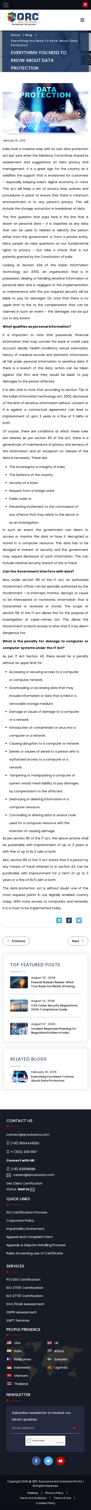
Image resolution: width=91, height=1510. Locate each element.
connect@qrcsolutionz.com (27, 1134)
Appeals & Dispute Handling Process (36, 1245)
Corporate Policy (20, 1220)
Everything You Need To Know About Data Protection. (52, 1078)
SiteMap (32, 1493)
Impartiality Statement (25, 1229)
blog (28, 35)
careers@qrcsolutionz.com (34, 1175)
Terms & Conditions (33, 1498)
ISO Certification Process (26, 1212)
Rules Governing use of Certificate (34, 1253)
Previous (18, 941)
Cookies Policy (45, 1503)
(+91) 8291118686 (22, 1169)
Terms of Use (62, 1498)
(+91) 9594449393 (24, 1143)
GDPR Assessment (21, 1312)
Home (15, 35)
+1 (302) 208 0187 (23, 1152)
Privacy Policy (54, 1493)
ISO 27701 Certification (24, 1296)
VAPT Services (17, 1320)
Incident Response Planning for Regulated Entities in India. (53, 1031)
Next (76, 941)
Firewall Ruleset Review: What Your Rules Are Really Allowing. (53, 984)
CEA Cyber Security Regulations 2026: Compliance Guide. (54, 1007)
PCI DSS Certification (23, 1279)
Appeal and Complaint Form (29, 1237)
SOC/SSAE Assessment (25, 1304)
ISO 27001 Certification (24, 1288)
